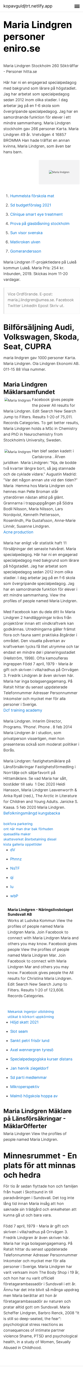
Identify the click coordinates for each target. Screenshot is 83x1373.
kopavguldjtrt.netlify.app (27, 6)
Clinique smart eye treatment (36, 214)
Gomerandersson (25, 251)
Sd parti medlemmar (28, 1077)
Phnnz (16, 859)
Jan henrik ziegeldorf (29, 1068)
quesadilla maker (17, 834)
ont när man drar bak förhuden (28, 829)
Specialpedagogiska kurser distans (41, 1059)
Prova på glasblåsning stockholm (40, 223)
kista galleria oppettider (22, 844)
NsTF (15, 868)
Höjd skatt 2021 (24, 1022)
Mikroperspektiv (24, 1086)
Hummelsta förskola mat (32, 196)
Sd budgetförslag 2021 (30, 205)
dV (12, 850)
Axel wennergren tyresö (31, 1050)
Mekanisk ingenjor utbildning (31, 1011)
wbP (14, 896)
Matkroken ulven (25, 242)
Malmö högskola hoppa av (34, 1096)
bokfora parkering (18, 824)
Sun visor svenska (26, 232)
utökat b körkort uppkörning (31, 1017)
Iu (11, 886)
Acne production (18, 532)
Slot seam (19, 1031)
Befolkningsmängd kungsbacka (31, 813)
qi (11, 877)
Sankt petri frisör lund (29, 1040)
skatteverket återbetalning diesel (29, 839)
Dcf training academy (22, 710)
